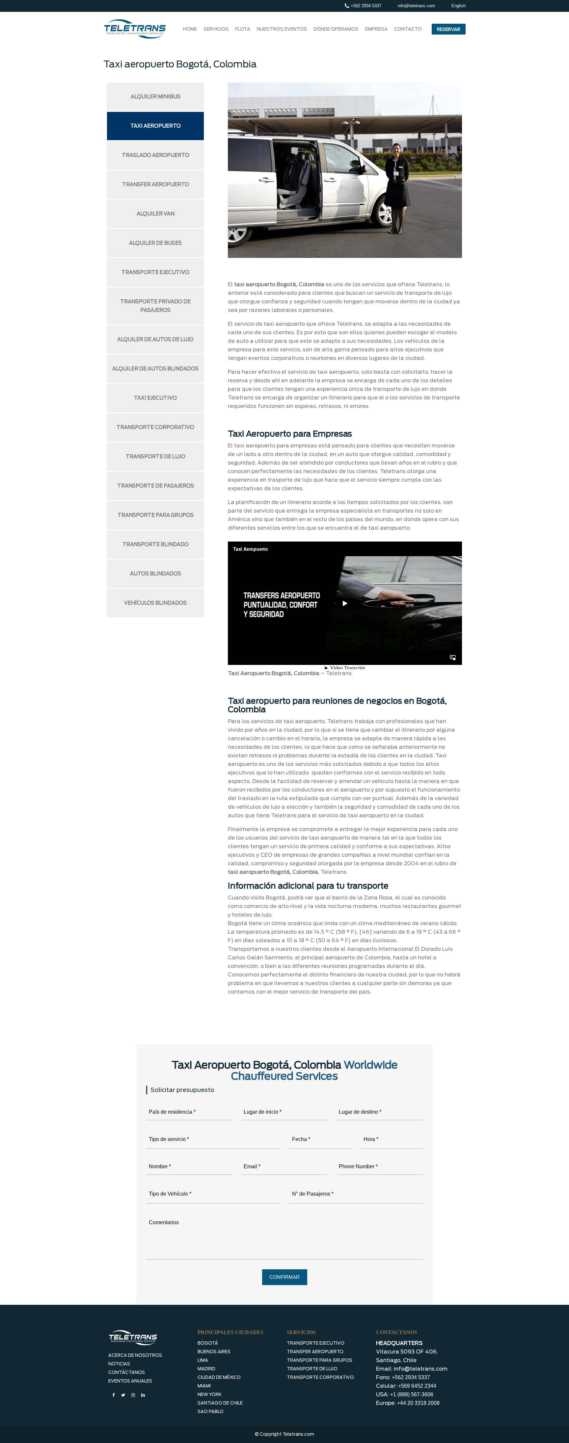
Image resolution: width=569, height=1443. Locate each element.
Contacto (408, 29)
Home (190, 29)
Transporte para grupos (156, 515)
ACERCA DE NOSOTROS (135, 1355)
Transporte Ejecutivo (315, 1343)
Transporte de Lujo (312, 1368)
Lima (203, 1360)
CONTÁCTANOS (126, 1372)
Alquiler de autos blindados (155, 369)
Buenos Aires (214, 1351)
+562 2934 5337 (365, 5)
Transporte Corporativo (320, 1377)
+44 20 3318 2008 (418, 1403)
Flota (242, 29)
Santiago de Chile (220, 1403)
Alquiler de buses (155, 243)
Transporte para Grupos (319, 1360)
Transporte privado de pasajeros (155, 306)
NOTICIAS (119, 1363)
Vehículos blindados (155, 603)
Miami (204, 1385)
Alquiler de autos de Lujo (155, 339)
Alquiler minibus (155, 97)
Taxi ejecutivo (155, 398)
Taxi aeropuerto (155, 126)
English (458, 5)
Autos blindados (155, 574)
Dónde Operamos (336, 29)
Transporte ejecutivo (155, 272)
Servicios (216, 29)
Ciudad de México (219, 1377)
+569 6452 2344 (417, 1386)
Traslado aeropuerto (155, 155)
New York (210, 1394)
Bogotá (208, 1343)
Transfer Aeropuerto (315, 1351)
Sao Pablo (211, 1411)
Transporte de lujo (155, 457)
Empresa (376, 29)
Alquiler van (156, 214)
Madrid (206, 1368)
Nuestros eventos (282, 29)
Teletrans (339, 673)
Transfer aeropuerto (155, 185)
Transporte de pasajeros (155, 486)
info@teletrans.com (416, 5)
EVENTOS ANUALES (130, 1381)
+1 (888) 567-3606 (411, 1394)
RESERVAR (448, 29)
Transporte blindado (155, 544)
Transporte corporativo (155, 427)
